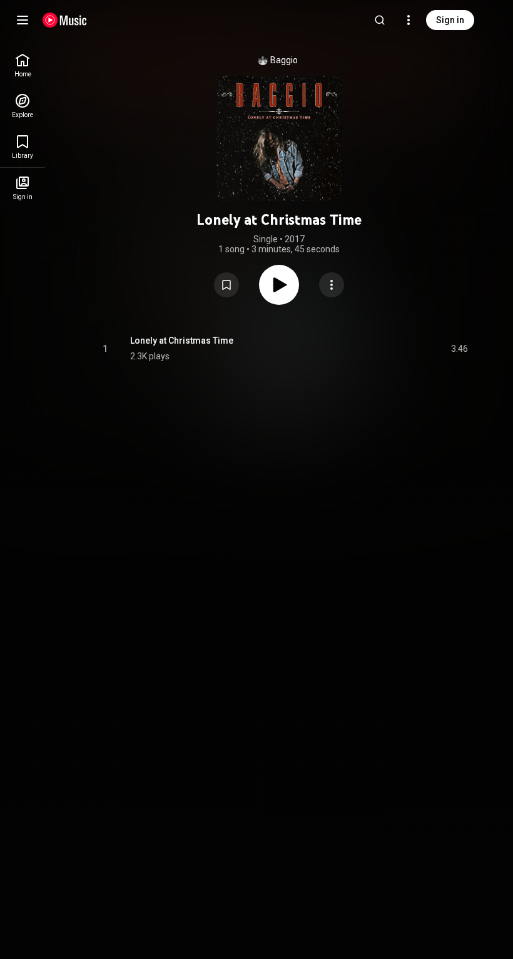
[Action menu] (331, 284)
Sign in (450, 20)
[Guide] (22, 20)
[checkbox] (459, 348)
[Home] (65, 20)
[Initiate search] (380, 20)
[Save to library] (226, 284)
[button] (226, 284)
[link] (22, 65)
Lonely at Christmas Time (181, 341)
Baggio (284, 60)
